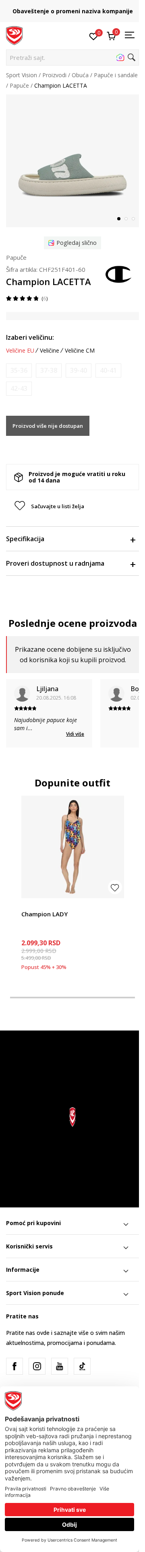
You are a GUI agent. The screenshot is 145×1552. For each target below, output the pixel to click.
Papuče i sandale (116, 75)
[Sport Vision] (14, 35)
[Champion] (119, 273)
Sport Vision (21, 75)
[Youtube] (60, 1366)
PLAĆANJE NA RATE (74, 8)
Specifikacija (25, 538)
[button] (72, 57)
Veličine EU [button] (20, 350)
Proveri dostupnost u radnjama (55, 563)
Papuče (19, 85)
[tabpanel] (72, 160)
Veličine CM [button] (80, 350)
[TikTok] (82, 1366)
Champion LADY (44, 914)
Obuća (80, 75)
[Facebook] (14, 1366)
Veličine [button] (49, 350)
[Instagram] (37, 1366)
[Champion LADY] (72, 847)
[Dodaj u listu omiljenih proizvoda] (115, 887)
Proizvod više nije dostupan (47, 425)
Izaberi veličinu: (30, 337)
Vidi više (75, 734)
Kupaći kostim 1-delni (49, 905)
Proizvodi (54, 75)
